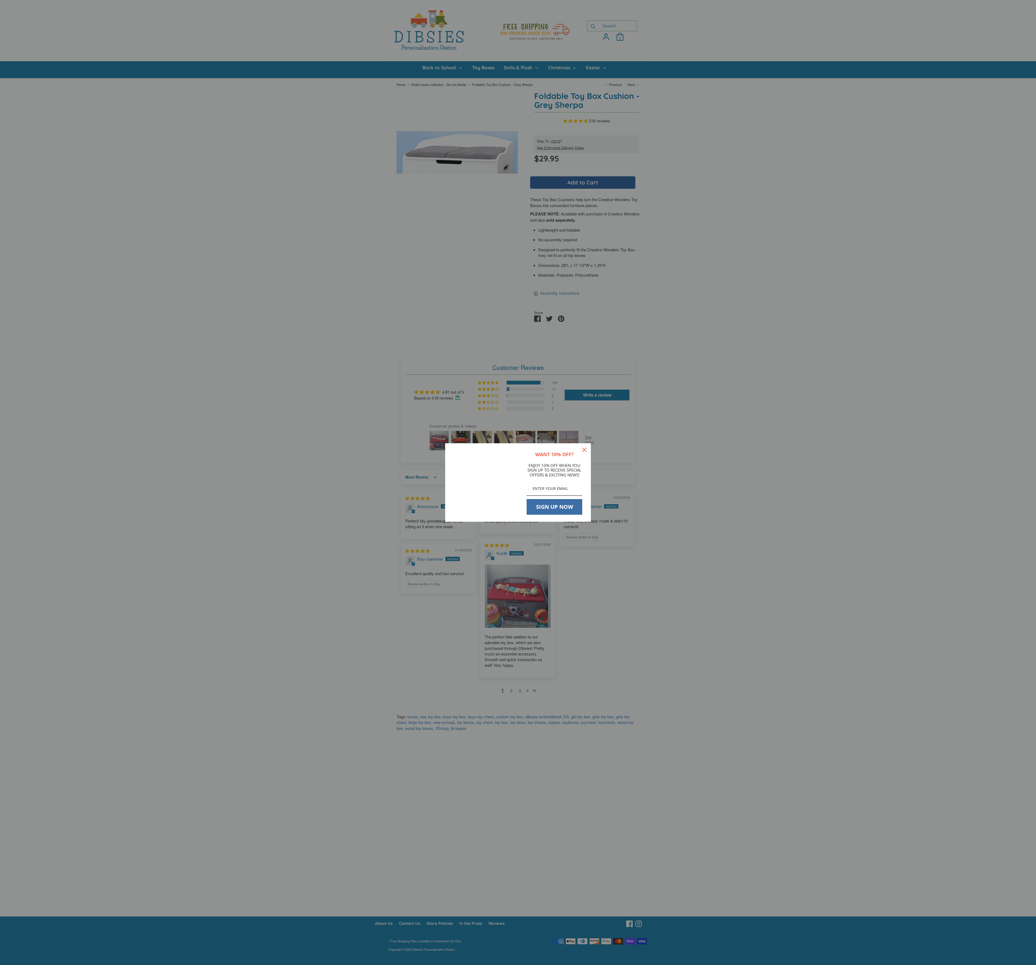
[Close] (584, 449)
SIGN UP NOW (554, 506)
